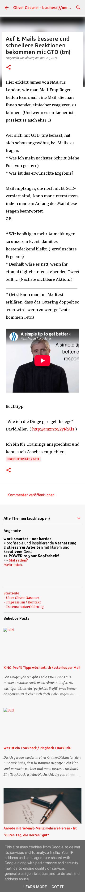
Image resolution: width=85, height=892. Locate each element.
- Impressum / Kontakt (22, 602)
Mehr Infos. (13, 565)
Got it (57, 887)
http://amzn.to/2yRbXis (53, 429)
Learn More (35, 887)
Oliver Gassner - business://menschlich (47, 7)
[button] (8, 67)
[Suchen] (78, 7)
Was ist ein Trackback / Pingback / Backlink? (38, 748)
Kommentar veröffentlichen (31, 495)
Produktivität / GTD (23, 459)
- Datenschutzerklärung (24, 607)
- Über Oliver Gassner (21, 598)
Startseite (11, 593)
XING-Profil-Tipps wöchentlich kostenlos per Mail (42, 668)
